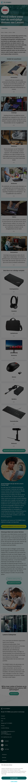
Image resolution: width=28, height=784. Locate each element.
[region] (14, 773)
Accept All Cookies (14, 778)
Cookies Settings (14, 781)
